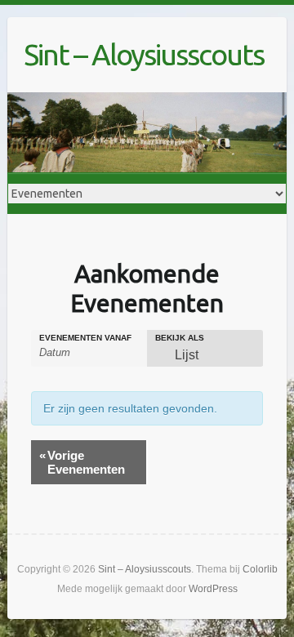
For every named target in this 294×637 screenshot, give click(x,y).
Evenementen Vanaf (85, 338)
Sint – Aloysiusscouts (144, 54)
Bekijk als (179, 338)
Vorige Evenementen (82, 462)
